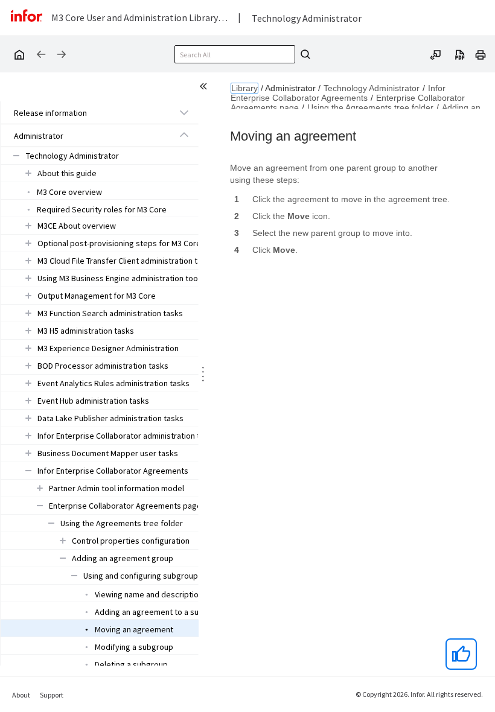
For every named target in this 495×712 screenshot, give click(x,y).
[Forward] (61, 54)
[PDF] (460, 54)
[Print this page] (480, 54)
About (21, 694)
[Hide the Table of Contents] (205, 88)
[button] (85, 113)
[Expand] (184, 112)
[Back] (41, 54)
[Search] (303, 54)
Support (51, 694)
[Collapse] (184, 135)
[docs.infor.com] (18, 54)
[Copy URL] (436, 54)
